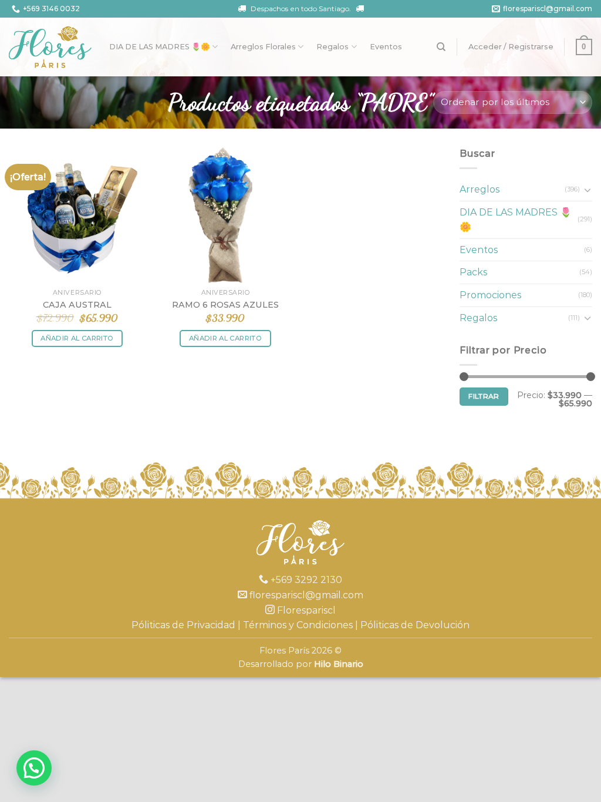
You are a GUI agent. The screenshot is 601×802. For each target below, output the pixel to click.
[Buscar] (441, 47)
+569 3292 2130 (305, 579)
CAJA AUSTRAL (77, 304)
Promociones (490, 295)
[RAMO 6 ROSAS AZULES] (225, 214)
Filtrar (483, 396)
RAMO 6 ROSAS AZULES (225, 304)
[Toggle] (587, 190)
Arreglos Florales (263, 46)
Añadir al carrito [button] (76, 338)
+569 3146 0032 (51, 8)
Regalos (332, 46)
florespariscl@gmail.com (547, 8)
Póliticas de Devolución (415, 625)
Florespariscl (305, 610)
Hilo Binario (338, 664)
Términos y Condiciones (298, 625)
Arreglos (479, 189)
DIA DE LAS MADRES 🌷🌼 (159, 46)
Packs (473, 272)
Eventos (386, 46)
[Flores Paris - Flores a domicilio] (50, 47)
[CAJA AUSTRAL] (77, 214)
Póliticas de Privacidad (183, 625)
